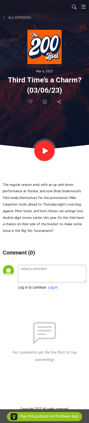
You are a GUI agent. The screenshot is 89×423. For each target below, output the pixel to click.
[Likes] (30, 101)
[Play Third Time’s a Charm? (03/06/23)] (44, 151)
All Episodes (19, 17)
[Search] (74, 6)
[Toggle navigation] (83, 6)
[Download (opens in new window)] (45, 101)
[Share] (59, 101)
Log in (53, 287)
